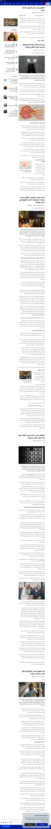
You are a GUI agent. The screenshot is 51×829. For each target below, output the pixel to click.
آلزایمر (22, 518)
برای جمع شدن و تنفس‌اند (31, 422)
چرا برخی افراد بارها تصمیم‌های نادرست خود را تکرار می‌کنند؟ (33, 46)
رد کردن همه (30, 824)
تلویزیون (36, 3)
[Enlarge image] (32, 64)
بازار (15, 821)
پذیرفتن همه (42, 824)
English (1, 1)
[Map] (9, 3)
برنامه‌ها (41, 3)
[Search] (7, 3)
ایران (27, 3)
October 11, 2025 (31, 406)
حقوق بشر (18, 3)
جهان (23, 3)
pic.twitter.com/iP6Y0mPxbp (38, 315)
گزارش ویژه (21, 822)
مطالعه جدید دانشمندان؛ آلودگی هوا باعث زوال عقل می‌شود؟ (32, 436)
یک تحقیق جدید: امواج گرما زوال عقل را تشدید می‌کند (33, 672)
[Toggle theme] (2, 4)
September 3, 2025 (40, 318)
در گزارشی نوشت (30, 474)
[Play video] (4, 3)
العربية (5, 1)
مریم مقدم (30, 205)
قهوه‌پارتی (22, 266)
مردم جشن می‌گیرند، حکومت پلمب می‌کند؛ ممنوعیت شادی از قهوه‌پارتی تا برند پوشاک (32, 200)
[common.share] (32, 53)
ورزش (18, 821)
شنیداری (31, 3)
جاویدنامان (12, 3)
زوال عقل (28, 484)
